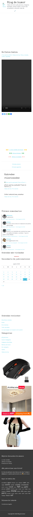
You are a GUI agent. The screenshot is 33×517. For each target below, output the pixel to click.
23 (29, 276)
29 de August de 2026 (20, 219)
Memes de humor (6, 344)
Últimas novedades (17, 156)
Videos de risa (16, 55)
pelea (29, 491)
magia (26, 489)
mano (29, 489)
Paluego (8, 239)
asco (17, 482)
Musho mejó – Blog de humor (9, 219)
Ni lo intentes (5, 325)
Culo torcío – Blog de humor (8, 249)
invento (13, 489)
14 (20, 274)
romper (12, 493)
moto (18, 491)
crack (11, 487)
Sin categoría (5, 347)
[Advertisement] (16, 30)
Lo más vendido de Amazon (16, 149)
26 (12, 279)
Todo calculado (5, 327)
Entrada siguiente (16, 167)
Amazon (13, 482)
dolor (15, 487)
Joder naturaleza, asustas (13, 194)
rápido (16, 493)
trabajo (3, 495)
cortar (6, 487)
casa (3, 484)
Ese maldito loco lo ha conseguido (10, 242)
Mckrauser (9, 215)
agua (9, 482)
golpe (8, 489)
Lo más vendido (6, 460)
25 (8, 279)
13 (16, 274)
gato (26, 487)
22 (25, 276)
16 (29, 274)
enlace (3, 474)
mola (13, 491)
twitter (3, 349)
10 (3, 274)
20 (16, 276)
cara (28, 482)
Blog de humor (16, 2)
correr (3, 487)
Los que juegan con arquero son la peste (12, 329)
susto (26, 493)
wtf (11, 495)
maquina (4, 491)
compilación (25, 485)
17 (3, 276)
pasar (25, 491)
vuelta (3, 56)
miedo (8, 491)
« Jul (3, 285)
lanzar (19, 489)
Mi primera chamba (7, 320)
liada (23, 489)
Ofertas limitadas (16, 153)
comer (12, 485)
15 (25, 274)
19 (12, 276)
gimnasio (4, 489)
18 (8, 276)
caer (24, 482)
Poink (3, 322)
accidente (4, 482)
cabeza (20, 482)
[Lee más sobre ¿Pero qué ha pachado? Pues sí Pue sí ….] (15, 182)
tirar (29, 493)
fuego (22, 487)
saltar (19, 493)
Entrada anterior (16, 164)
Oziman (8, 222)
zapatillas (7, 56)
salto (23, 493)
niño (22, 491)
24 (3, 279)
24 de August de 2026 (20, 249)
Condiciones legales (7, 504)
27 (16, 279)
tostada (26, 55)
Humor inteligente (6, 339)
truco (8, 495)
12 (12, 274)
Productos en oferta (7, 463)
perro (4, 493)
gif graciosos (5, 337)
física (22, 55)
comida (17, 485)
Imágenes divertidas (7, 342)
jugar (16, 489)
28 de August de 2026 (20, 226)
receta (8, 493)
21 (20, 276)
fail (18, 487)
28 (20, 279)
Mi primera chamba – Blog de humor (10, 236)
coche (7, 485)
